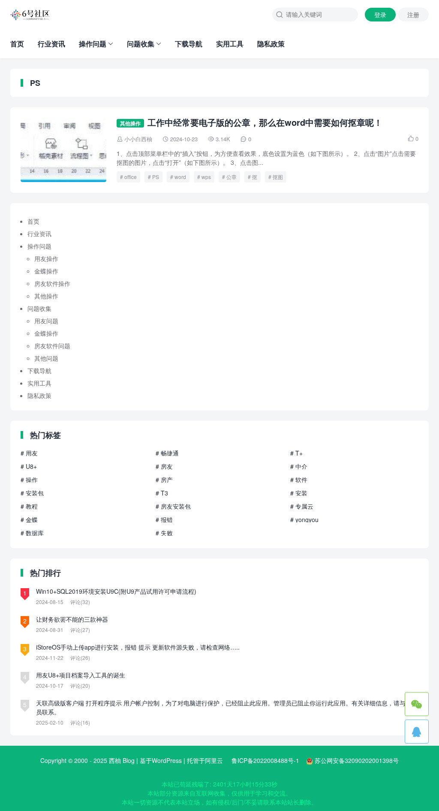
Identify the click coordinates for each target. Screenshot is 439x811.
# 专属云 (301, 506)
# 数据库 (32, 533)
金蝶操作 (46, 271)
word (180, 176)
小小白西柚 (138, 139)
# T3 (162, 493)
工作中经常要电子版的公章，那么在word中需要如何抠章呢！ (264, 122)
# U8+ (29, 466)
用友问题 (46, 320)
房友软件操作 (52, 283)
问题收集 (140, 44)
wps (206, 176)
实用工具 (230, 44)
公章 (231, 176)
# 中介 (298, 466)
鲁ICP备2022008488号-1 (265, 760)
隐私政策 (271, 44)
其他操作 (130, 123)
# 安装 (298, 493)
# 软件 (298, 480)
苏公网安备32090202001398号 (357, 760)
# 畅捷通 (167, 453)
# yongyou (304, 519)
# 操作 (29, 480)
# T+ (296, 453)
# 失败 (164, 533)
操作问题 (92, 44)
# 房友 (164, 466)
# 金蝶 (29, 519)
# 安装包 (32, 493)
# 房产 (164, 480)
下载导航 (188, 44)
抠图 (278, 176)
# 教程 (29, 506)
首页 (17, 44)
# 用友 (29, 453)
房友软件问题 (52, 345)
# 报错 (164, 519)
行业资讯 (51, 44)
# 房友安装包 (173, 506)
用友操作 (46, 258)
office (130, 176)
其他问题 (46, 358)
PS (155, 176)
